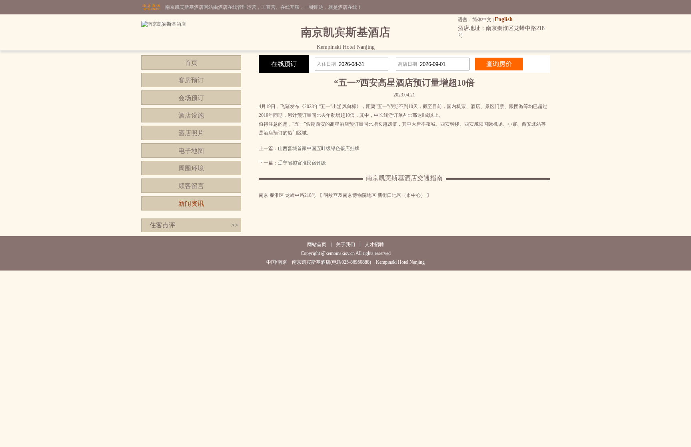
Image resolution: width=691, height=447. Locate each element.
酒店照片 (191, 133)
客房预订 (191, 80)
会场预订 (191, 97)
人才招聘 (374, 244)
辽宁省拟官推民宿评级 (302, 163)
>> (234, 225)
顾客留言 (191, 185)
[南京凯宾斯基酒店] (163, 24)
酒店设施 (191, 115)
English (504, 19)
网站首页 (316, 244)
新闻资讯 (191, 203)
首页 (191, 62)
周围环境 (191, 168)
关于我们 (345, 244)
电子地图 (191, 150)
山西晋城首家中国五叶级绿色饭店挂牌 (318, 148)
